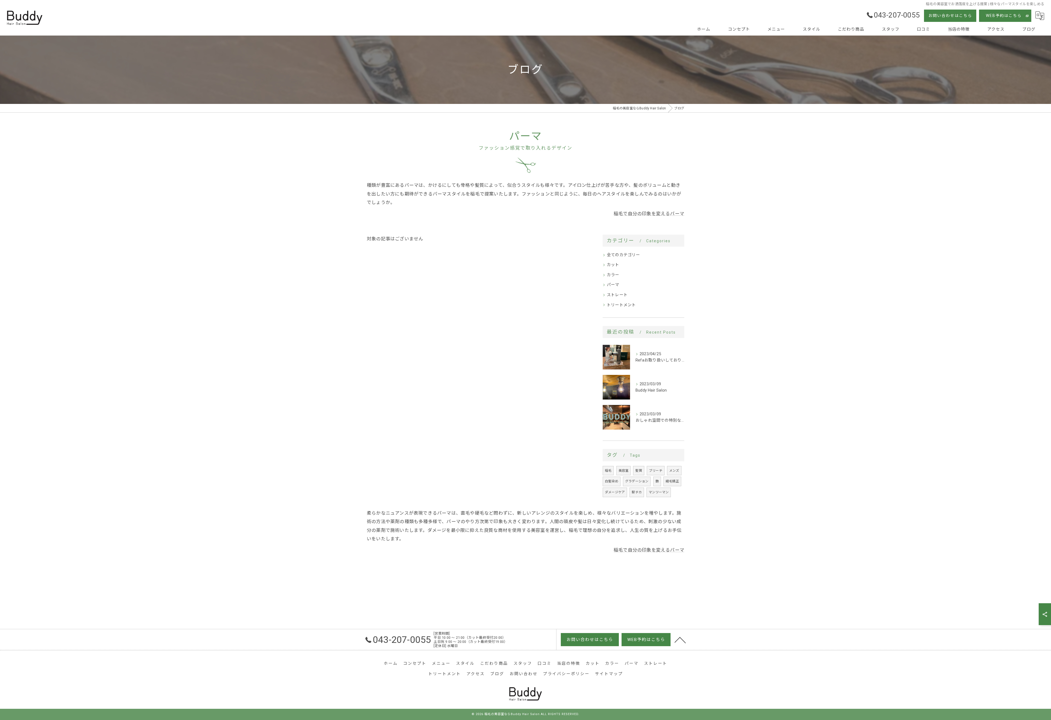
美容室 (624, 471)
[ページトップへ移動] (680, 639)
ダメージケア (615, 492)
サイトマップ (609, 674)
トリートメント (621, 305)
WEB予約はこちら (1004, 15)
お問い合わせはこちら (950, 15)
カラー (613, 275)
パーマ (613, 284)
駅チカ (637, 492)
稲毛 (608, 471)
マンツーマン (659, 492)
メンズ (674, 471)
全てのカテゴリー (623, 255)
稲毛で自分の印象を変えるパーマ (649, 213)
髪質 (638, 471)
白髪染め (611, 481)
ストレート (617, 295)
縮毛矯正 (672, 481)
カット (613, 265)
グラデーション (636, 481)
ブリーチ (655, 471)
